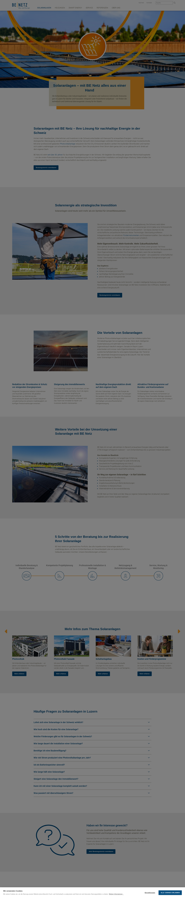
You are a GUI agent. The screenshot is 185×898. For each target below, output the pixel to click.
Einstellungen (150, 892)
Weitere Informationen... (116, 894)
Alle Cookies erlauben (170, 892)
